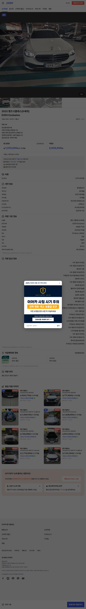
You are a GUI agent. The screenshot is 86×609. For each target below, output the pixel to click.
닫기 (58, 326)
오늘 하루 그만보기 (31, 326)
